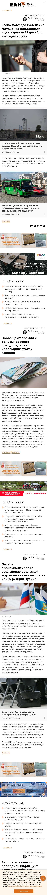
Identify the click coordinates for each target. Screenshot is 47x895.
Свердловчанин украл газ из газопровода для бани (24, 536)
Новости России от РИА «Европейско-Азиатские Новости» (17, 5)
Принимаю (23, 891)
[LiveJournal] (44, 226)
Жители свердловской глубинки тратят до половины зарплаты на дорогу (24, 542)
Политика (5, 753)
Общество (6, 221)
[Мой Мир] (41, 226)
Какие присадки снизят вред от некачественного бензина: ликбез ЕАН (22, 316)
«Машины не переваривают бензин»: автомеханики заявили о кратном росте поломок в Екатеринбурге (23, 528)
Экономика (6, 452)
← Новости (7, 10)
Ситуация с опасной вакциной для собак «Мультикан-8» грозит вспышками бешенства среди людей (23, 519)
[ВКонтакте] (31, 226)
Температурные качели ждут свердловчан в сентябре (25, 297)
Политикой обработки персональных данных (24, 886)
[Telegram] (38, 226)
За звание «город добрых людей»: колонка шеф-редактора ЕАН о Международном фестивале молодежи (24, 510)
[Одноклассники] (35, 226)
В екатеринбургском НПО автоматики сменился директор (22, 303)
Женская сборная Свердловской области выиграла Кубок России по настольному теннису (24, 289)
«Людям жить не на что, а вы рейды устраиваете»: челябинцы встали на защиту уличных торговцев (25, 810)
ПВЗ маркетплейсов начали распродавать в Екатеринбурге (25, 309)
